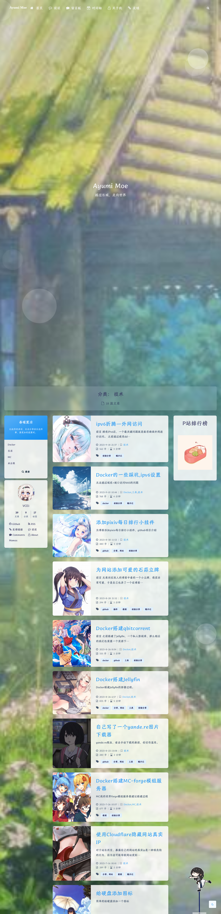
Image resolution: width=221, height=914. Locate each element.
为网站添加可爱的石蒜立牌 (127, 569)
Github (15, 524)
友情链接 (17, 529)
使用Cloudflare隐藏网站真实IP (129, 838)
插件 (115, 609)
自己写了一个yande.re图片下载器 (127, 731)
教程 (125, 609)
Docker (11, 444)
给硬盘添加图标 (114, 893)
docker (106, 503)
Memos (13, 540)
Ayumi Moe (18, 7)
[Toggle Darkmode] (212, 904)
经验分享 (107, 455)
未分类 (11, 463)
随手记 (119, 455)
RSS (32, 524)
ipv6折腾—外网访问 (119, 424)
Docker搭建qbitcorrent (123, 628)
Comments (18, 534)
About (34, 534)
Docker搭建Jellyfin (118, 679)
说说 (34, 529)
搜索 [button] (27, 471)
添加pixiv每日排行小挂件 (125, 522)
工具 (134, 492)
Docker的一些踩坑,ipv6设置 (128, 475)
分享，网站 (118, 550)
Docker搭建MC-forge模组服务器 (129, 784)
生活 (10, 450)
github (105, 550)
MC (9, 457)
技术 (125, 444)
